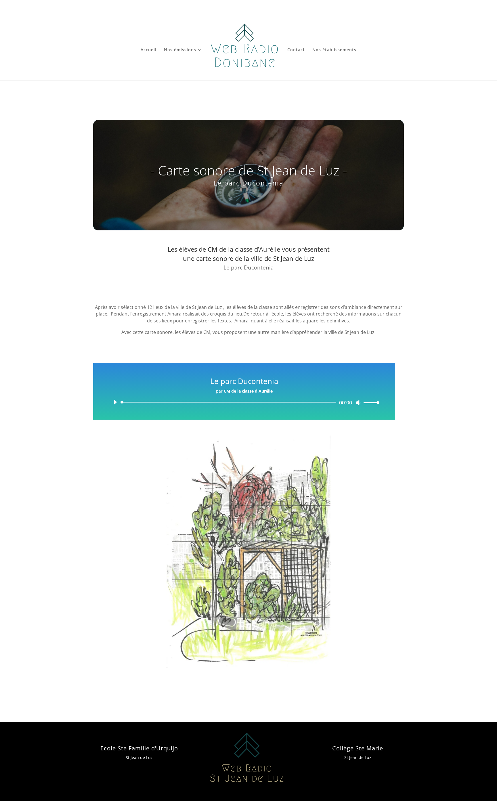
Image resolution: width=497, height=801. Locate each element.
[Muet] (358, 402)
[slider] (370, 402)
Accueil (148, 50)
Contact (296, 50)
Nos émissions (180, 50)
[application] (244, 402)
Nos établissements (334, 50)
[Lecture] (115, 402)
